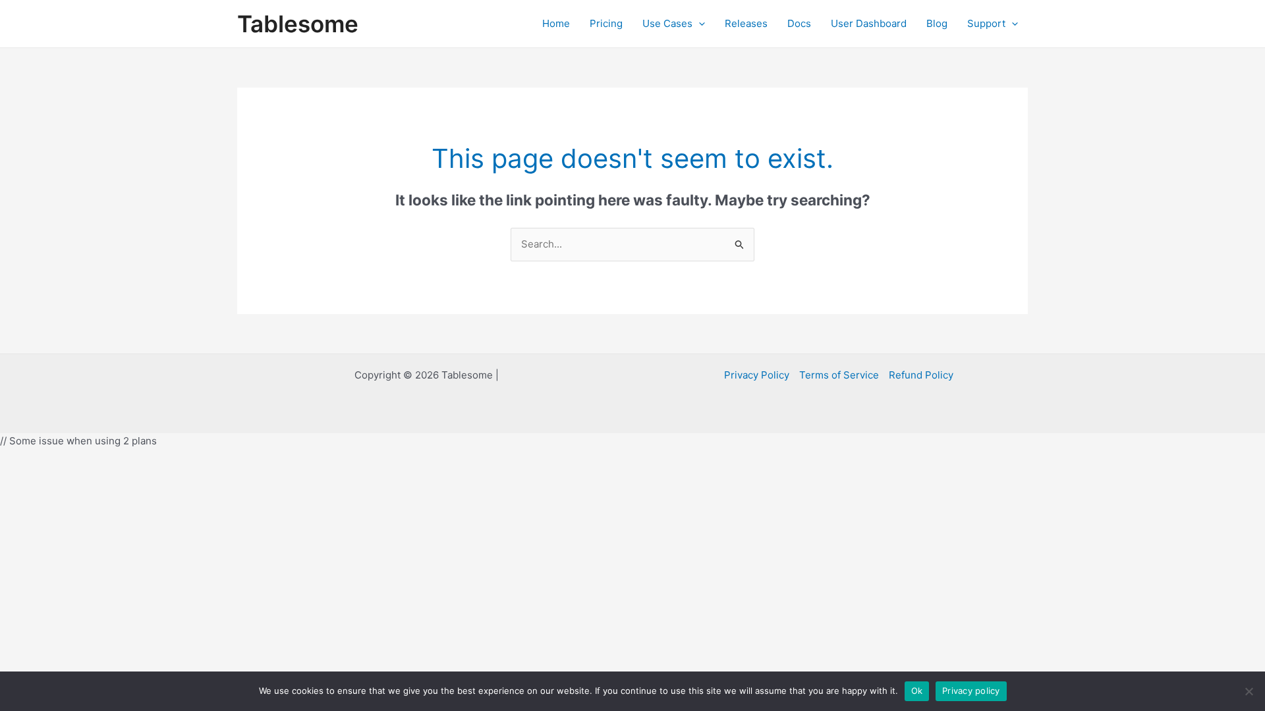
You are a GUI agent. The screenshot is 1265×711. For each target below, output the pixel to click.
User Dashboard (869, 23)
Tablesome (297, 24)
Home (556, 23)
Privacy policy (971, 690)
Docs (799, 23)
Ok (917, 690)
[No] (1248, 691)
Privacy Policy (756, 375)
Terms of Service (839, 375)
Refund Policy (921, 375)
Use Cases (667, 23)
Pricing (606, 23)
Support (986, 23)
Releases (746, 23)
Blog (936, 23)
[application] (698, 24)
